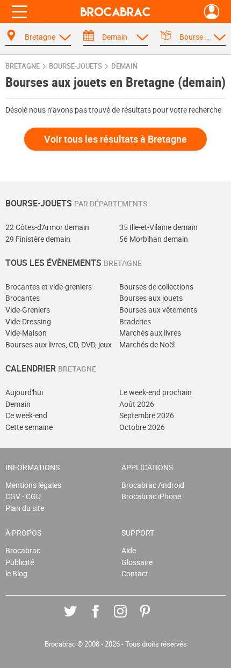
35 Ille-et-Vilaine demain (158, 227)
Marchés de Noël (147, 344)
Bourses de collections (156, 286)
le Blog (16, 573)
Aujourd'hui (24, 392)
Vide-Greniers (27, 310)
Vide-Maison (26, 333)
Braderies (135, 321)
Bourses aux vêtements (158, 310)
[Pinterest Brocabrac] (153, 619)
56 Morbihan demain (153, 239)
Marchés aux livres (150, 333)
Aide (128, 550)
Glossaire (137, 562)
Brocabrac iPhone (151, 496)
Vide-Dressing (28, 321)
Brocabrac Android (152, 485)
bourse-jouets (75, 66)
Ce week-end (26, 415)
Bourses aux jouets (151, 298)
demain (124, 66)
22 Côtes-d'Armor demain (47, 227)
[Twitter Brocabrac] (78, 619)
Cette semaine (29, 427)
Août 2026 (136, 404)
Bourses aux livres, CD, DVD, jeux (58, 344)
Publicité (19, 562)
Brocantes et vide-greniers (48, 286)
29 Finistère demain (37, 239)
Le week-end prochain (155, 392)
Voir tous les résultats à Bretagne (115, 138)
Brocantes (22, 298)
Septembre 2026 (146, 415)
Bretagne (22, 66)
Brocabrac (22, 550)
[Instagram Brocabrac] (128, 619)
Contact (134, 573)
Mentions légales (33, 485)
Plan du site (24, 508)
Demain (18, 404)
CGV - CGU (23, 496)
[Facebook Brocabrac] (103, 619)
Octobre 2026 (142, 427)
